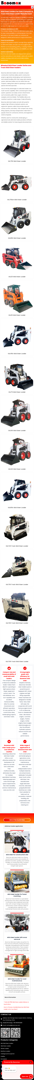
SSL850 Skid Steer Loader (17, 238)
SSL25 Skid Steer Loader (17, 277)
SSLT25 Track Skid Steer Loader (17, 546)
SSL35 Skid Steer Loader (17, 315)
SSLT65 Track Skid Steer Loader (17, 623)
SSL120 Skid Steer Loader (17, 469)
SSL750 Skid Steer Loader (17, 161)
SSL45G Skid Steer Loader (17, 354)
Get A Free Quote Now (17, 820)
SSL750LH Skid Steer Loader (17, 200)
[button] (32, 7)
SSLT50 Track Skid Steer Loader (17, 584)
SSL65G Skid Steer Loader (17, 508)
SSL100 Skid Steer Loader (17, 431)
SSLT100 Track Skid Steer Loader (17, 661)
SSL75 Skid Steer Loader (17, 392)
